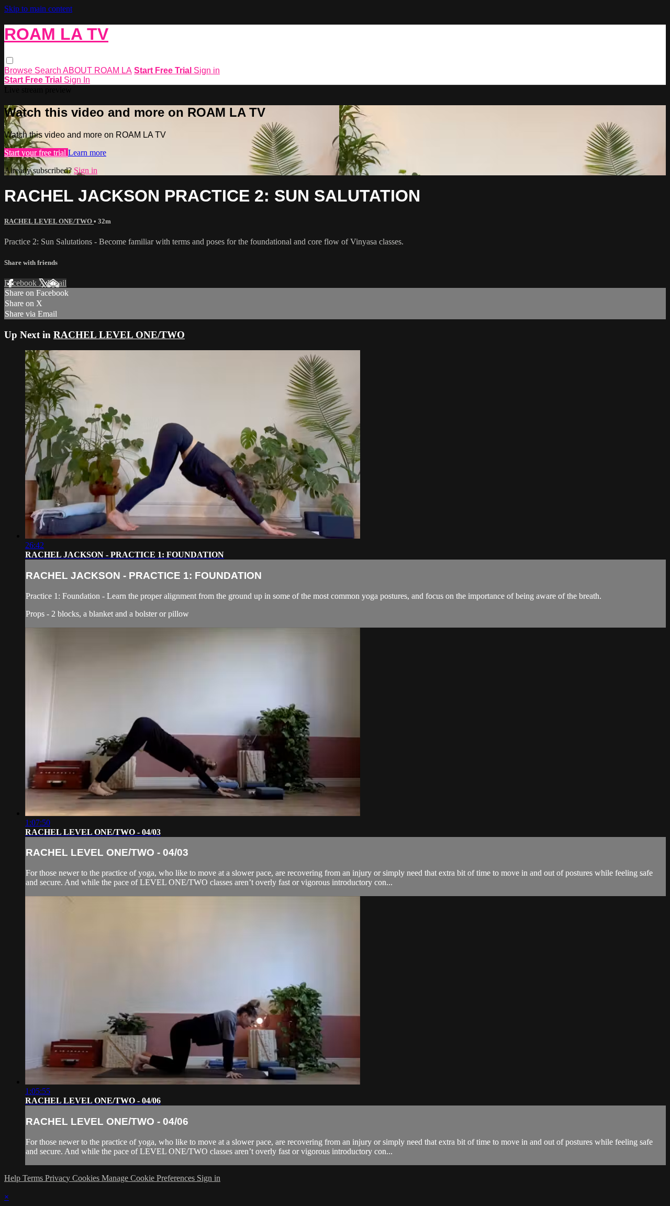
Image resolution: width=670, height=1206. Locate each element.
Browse (19, 70)
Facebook (21, 282)
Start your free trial (36, 152)
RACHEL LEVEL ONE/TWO (49, 221)
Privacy (58, 1178)
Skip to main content (38, 8)
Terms (34, 1178)
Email (56, 282)
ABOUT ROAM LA (97, 70)
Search (49, 70)
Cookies (87, 1178)
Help (13, 1178)
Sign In (77, 79)
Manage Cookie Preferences (149, 1178)
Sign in (207, 70)
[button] (9, 60)
